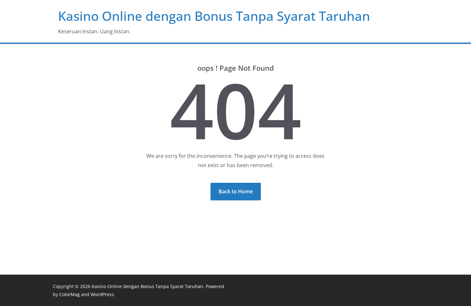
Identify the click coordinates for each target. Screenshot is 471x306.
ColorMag (69, 294)
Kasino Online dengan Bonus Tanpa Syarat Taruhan (214, 16)
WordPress (102, 294)
